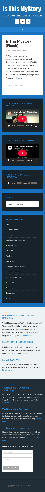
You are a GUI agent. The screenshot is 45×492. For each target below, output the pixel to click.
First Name (7, 460)
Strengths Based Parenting (16, 267)
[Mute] (32, 126)
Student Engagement (14, 277)
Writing (9, 298)
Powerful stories (12, 245)
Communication (12, 229)
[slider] (34, 183)
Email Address (8, 452)
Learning (9, 235)
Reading (9, 256)
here (25, 353)
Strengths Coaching (13, 272)
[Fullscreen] (36, 126)
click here (17, 78)
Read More (27, 335)
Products (19, 85)
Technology (10, 293)
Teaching (9, 288)
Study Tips (10, 282)
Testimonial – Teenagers (15, 428)
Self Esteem (10, 261)
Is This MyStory (22, 8)
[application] (22, 118)
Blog (7, 224)
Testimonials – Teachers (15, 409)
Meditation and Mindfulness (16, 240)
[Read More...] (7, 370)
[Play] (9, 126)
